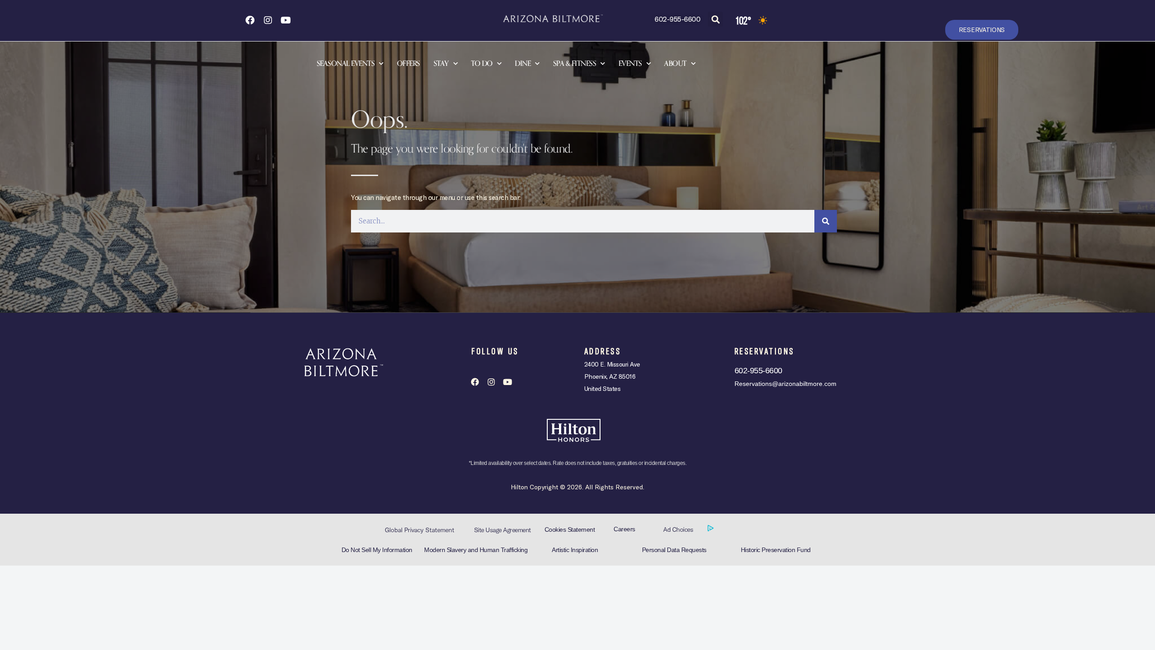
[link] (249, 20)
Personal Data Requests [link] (674, 549)
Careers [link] (624, 529)
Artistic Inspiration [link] (575, 549)
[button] (715, 19)
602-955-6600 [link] (677, 18)
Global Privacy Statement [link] (419, 530)
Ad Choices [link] (679, 529)
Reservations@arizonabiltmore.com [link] (785, 383)
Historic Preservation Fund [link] (776, 549)
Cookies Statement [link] (570, 529)
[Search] (825, 221)
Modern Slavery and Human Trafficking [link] (475, 549)
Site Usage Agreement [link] (502, 530)
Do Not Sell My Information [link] (377, 549)
